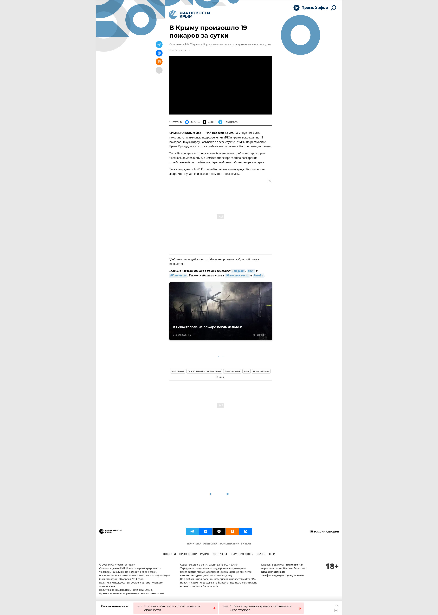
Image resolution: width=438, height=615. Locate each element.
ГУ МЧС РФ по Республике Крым (204, 371)
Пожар (220, 377)
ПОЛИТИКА (194, 544)
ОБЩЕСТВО (210, 544)
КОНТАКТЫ (220, 554)
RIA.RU (261, 554)
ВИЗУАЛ (246, 544)
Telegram (238, 271)
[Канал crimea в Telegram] (192, 531)
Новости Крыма (261, 371)
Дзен (251, 271)
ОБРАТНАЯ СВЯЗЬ (241, 554)
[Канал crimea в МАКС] (245, 531)
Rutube (258, 276)
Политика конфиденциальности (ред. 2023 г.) (126, 590)
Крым (246, 371)
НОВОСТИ (169, 554)
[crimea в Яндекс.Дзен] (219, 531)
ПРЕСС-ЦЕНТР (188, 554)
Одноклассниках (237, 276)
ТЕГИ (272, 554)
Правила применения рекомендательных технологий (131, 594)
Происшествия (232, 371)
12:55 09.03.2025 (177, 50)
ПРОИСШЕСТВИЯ (228, 544)
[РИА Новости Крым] (189, 14)
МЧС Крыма (178, 371)
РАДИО (204, 554)
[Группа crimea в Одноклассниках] (232, 531)
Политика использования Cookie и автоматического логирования (131, 584)
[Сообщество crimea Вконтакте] (205, 531)
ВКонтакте (178, 276)
